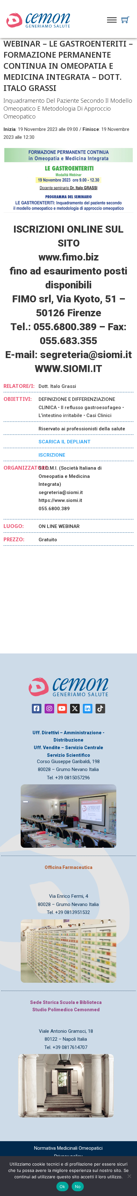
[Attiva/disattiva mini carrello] (125, 20)
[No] (129, 1176)
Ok (62, 1186)
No (78, 1186)
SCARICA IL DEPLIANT (64, 442)
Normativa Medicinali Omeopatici (68, 1148)
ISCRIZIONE (52, 455)
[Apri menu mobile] (112, 20)
